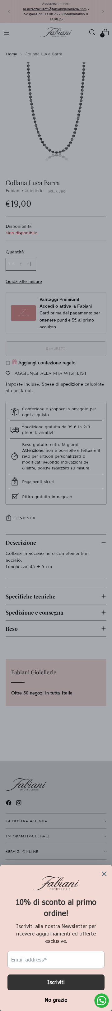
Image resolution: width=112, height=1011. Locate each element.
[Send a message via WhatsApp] (101, 1000)
